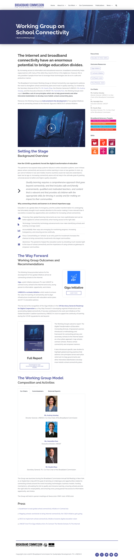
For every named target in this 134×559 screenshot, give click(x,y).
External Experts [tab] (54, 391)
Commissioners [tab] (37, 391)
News (109, 5)
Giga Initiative (73, 287)
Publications (100, 5)
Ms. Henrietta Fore (57, 91)
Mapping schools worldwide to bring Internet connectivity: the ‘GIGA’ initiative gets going (50, 514)
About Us (60, 5)
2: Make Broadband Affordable (100, 121)
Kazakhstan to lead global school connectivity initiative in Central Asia (43, 509)
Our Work (71, 5)
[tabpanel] (51, 434)
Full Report (34, 358)
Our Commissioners (86, 5)
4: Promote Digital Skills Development (103, 126)
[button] (116, 5)
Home (53, 5)
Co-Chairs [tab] (23, 391)
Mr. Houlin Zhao (47, 88)
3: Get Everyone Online (98, 123)
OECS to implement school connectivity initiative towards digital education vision (48, 519)
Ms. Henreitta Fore (51, 441)
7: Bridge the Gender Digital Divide (102, 129)
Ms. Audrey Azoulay (51, 415)
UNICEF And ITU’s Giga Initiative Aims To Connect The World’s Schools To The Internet (49, 524)
